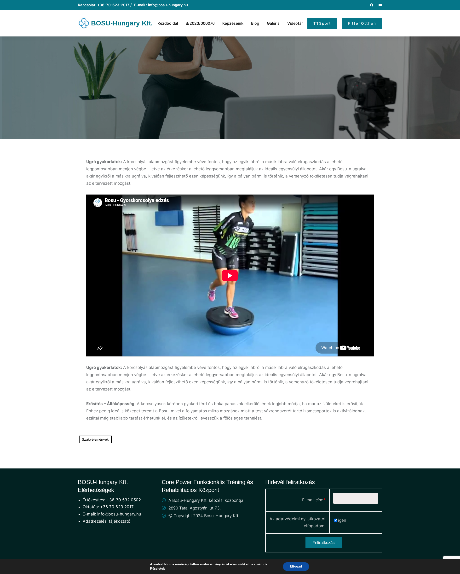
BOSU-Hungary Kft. (122, 23)
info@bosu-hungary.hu (119, 514)
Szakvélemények (95, 439)
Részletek (157, 569)
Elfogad (296, 566)
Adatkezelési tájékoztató (106, 521)
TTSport (322, 23)
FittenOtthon (362, 23)
